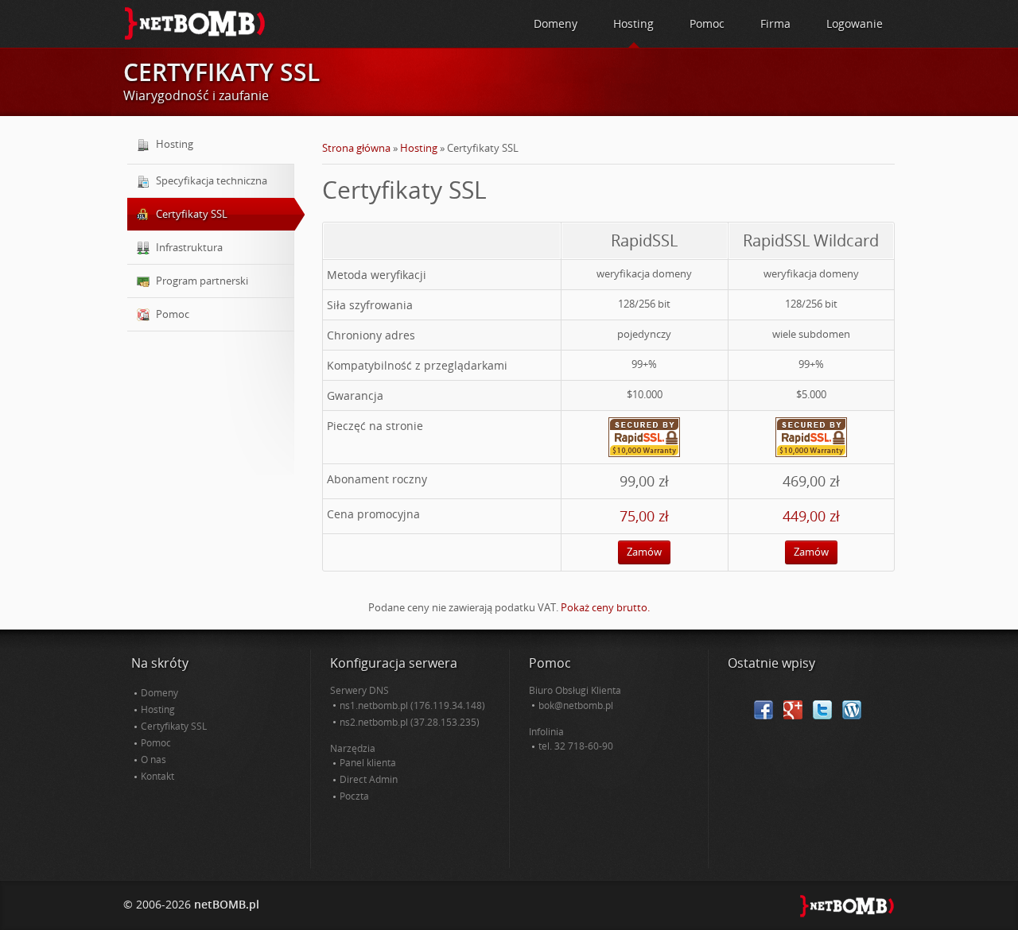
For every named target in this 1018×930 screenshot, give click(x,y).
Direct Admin (369, 779)
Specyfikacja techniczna (211, 180)
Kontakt (157, 776)
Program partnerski (202, 280)
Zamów (644, 551)
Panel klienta (368, 762)
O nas (153, 759)
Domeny (159, 692)
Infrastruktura (189, 247)
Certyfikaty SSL (191, 214)
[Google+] (792, 709)
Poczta (354, 796)
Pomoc (172, 314)
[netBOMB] (194, 22)
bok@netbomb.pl (575, 705)
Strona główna (356, 148)
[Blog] (851, 709)
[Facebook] (763, 709)
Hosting (418, 148)
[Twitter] (822, 709)
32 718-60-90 (583, 746)
